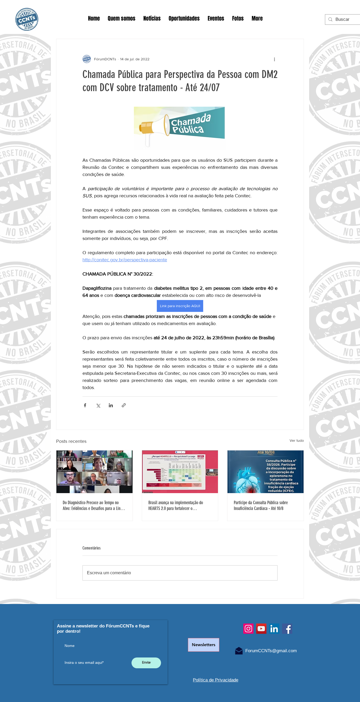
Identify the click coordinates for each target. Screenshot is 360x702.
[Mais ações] (274, 59)
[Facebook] (287, 629)
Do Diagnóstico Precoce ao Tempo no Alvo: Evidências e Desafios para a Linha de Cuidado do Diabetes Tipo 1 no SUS (93, 505)
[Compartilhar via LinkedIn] (110, 405)
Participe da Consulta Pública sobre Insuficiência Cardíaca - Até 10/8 (261, 505)
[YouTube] (261, 629)
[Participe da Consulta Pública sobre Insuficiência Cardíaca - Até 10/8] (265, 471)
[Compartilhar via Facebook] (84, 405)
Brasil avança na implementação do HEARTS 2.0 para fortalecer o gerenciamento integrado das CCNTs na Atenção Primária (178, 505)
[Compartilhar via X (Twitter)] (97, 405)
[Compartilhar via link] (123, 405)
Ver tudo (297, 440)
